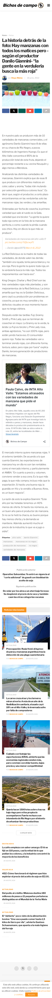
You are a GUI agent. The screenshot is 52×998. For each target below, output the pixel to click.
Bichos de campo (16, 658)
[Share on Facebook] (5, 111)
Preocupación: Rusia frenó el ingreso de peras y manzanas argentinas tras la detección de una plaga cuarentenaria (25, 652)
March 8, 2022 (33, 248)
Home (4, 35)
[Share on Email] (30, 111)
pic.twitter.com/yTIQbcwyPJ (19, 242)
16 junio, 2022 (33, 78)
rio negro (33, 546)
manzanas (8, 541)
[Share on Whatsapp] (22, 111)
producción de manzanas (14, 546)
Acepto (31, 994)
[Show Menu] (48, 5)
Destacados (8, 844)
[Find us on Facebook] (16, 968)
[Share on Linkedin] (38, 111)
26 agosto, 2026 (32, 714)
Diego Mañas (17, 78)
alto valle (16, 537)
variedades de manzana (14, 550)
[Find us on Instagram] (35, 968)
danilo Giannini (31, 537)
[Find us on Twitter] (23, 968)
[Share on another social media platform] (46, 111)
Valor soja (7, 870)
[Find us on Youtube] (29, 968)
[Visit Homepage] (23, 5)
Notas (11, 35)
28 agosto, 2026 (32, 658)
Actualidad (11, 645)
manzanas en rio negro (26, 541)
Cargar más (26, 833)
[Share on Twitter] (13, 111)
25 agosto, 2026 (32, 769)
